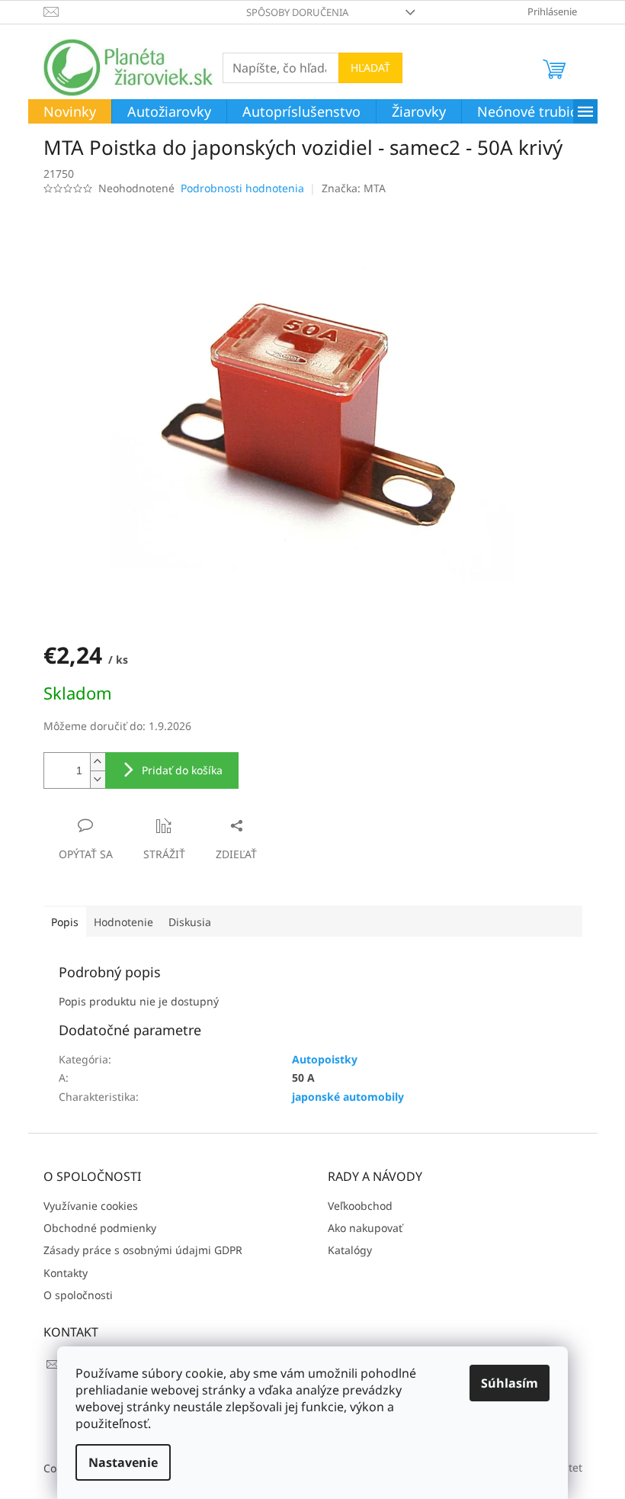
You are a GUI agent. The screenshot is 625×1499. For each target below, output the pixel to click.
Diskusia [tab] (189, 922)
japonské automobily (348, 1096)
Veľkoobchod (360, 1205)
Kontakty (65, 1273)
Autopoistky (324, 1059)
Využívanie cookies (90, 1205)
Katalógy (350, 1250)
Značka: (354, 188)
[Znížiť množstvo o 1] (97, 779)
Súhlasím (509, 1383)
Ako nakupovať (365, 1228)
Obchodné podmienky (99, 1228)
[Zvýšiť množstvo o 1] (97, 761)
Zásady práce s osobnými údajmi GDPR (142, 1250)
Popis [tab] (65, 922)
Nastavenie (123, 1462)
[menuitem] (69, 112)
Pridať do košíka (182, 770)
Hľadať (370, 67)
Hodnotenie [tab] (123, 922)
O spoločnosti (78, 1295)
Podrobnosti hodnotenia (242, 188)
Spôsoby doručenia (297, 12)
